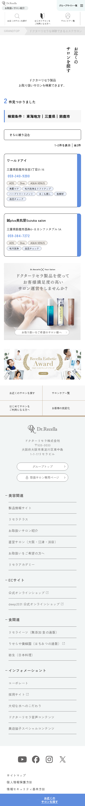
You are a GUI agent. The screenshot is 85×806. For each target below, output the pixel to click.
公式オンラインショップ (26, 592)
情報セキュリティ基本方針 (26, 789)
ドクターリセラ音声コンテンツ (31, 717)
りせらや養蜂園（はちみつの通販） (34, 643)
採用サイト (16, 694)
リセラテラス (18, 519)
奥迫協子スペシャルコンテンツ (31, 728)
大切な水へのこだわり (24, 705)
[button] (82, 18)
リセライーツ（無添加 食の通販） (33, 632)
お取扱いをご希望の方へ (26, 553)
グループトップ (42, 466)
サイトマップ (16, 775)
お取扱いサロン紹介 (23, 530)
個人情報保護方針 (19, 782)
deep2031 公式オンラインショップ (34, 604)
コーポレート (18, 683)
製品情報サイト (19, 507)
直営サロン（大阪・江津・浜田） (33, 541)
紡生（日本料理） (21, 654)
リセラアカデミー (21, 564)
